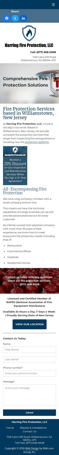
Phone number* (13, 367)
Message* (9, 381)
